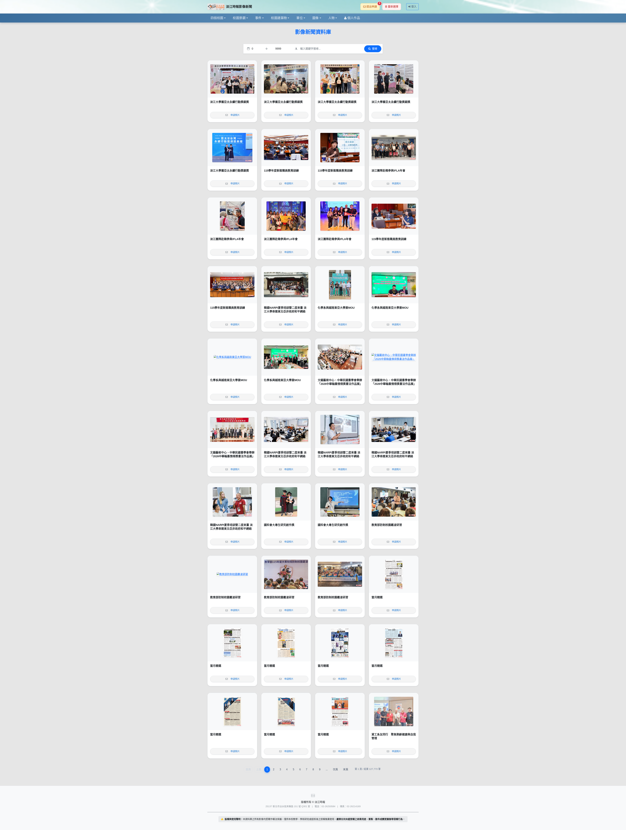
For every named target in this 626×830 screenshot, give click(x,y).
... (327, 769)
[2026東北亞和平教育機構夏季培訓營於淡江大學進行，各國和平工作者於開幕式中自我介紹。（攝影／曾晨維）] (394, 429)
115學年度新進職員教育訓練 (281, 170)
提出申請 (373, 5)
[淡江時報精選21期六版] (286, 643)
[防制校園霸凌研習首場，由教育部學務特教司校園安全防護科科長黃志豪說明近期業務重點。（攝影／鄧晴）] (394, 502)
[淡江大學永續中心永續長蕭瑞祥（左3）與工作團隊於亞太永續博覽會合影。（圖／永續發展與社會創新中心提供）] (340, 79)
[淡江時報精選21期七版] (232, 643)
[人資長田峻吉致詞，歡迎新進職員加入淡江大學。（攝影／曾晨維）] (286, 148)
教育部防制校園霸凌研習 (387, 525)
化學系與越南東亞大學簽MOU (336, 307)
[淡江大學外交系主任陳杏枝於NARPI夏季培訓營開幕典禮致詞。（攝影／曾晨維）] (286, 429)
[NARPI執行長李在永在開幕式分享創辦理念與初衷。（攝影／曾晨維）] (340, 429)
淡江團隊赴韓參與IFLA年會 (388, 170)
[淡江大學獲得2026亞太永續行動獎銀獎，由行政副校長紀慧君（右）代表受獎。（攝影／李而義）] (232, 148)
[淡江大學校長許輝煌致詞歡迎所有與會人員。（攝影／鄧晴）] (286, 574)
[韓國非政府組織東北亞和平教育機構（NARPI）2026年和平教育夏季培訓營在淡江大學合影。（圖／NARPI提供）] (286, 285)
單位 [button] (299, 18)
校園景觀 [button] (239, 18)
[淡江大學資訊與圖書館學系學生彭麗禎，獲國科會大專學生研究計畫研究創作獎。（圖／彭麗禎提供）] (340, 502)
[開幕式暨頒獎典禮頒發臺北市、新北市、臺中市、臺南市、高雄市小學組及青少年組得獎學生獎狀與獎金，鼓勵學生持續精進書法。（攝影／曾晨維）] (394, 357)
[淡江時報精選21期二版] (286, 711)
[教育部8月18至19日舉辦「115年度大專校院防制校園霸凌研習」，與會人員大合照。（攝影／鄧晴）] (340, 574)
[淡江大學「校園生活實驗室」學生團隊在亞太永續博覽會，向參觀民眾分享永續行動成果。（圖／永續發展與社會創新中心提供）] (286, 79)
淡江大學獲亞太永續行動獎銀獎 (229, 102)
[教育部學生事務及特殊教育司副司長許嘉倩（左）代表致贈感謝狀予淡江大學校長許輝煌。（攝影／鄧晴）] (232, 574)
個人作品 (353, 18)
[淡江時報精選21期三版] (232, 711)
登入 (414, 6)
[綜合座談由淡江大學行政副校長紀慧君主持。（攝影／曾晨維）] (340, 148)
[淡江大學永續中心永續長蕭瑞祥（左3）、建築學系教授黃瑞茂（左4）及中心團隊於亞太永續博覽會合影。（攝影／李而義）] (232, 79)
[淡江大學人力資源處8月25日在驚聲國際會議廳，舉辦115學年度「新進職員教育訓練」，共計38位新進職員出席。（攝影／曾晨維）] (232, 285)
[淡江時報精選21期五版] (340, 643)
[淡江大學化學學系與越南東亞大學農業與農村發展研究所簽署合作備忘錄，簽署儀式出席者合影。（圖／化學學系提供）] (286, 357)
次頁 (335, 769)
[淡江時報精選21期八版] (394, 574)
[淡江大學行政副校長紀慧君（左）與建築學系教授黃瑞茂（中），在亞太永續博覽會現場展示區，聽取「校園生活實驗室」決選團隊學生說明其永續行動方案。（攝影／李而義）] (394, 79)
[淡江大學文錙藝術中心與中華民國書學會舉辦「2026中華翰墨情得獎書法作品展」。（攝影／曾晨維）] (232, 429)
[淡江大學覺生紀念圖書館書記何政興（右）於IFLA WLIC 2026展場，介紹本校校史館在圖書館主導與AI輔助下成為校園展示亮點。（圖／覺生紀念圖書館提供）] (232, 216)
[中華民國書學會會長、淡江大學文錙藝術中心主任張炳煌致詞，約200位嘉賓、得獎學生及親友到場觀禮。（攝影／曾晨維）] (340, 357)
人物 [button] (331, 18)
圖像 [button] (315, 18)
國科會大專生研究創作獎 (279, 525)
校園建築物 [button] (279, 18)
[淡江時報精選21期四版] (394, 643)
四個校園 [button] (217, 18)
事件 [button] (258, 18)
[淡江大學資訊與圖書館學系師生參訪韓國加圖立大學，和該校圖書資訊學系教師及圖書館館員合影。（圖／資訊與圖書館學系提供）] (394, 148)
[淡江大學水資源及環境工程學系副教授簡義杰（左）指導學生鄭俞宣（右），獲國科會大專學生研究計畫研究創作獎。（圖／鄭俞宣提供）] (286, 502)
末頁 (345, 769)
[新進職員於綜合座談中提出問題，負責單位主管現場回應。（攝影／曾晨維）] (394, 216)
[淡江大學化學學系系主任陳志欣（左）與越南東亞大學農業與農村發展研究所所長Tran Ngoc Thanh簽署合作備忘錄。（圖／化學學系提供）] (394, 285)
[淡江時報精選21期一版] (340, 711)
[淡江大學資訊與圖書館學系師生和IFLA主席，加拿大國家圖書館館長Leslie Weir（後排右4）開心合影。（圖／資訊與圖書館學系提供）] (286, 216)
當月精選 (377, 597)
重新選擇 (393, 6)
